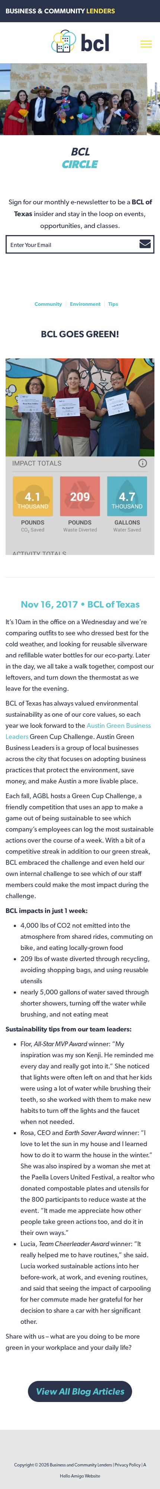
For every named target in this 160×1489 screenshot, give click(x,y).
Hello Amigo (72, 1476)
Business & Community (60, 11)
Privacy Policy (128, 1465)
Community (48, 304)
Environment (85, 304)
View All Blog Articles (80, 1391)
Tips (113, 304)
